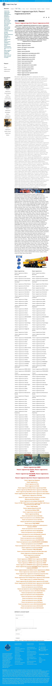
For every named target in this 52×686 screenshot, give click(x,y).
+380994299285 (43, 648)
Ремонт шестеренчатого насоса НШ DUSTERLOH (32, 538)
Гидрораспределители (8, 34)
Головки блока (6, 19)
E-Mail (17, 618)
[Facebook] (44, 17)
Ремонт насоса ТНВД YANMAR (32, 523)
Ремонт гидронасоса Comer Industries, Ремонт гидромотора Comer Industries (7, 94)
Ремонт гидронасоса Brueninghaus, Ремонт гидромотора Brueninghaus (7, 113)
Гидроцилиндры (17, 661)
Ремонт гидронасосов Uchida (32, 486)
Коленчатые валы (7, 46)
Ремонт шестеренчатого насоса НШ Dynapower (32, 530)
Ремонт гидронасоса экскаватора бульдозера (32, 553)
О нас (16, 8)
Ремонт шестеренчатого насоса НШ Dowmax (32, 585)
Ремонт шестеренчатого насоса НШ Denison (32, 592)
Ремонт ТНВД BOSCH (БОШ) (32, 557)
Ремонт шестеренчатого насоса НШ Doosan (32, 587)
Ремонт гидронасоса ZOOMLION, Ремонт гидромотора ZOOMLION (32, 564)
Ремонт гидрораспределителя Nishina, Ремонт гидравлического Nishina (32, 570)
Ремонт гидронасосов (32, 482)
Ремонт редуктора (7, 23)
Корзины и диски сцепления (32, 652)
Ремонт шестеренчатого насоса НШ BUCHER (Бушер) (32, 575)
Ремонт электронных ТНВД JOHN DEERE (32, 549)
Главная (12, 8)
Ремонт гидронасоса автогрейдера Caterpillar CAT (32, 501)
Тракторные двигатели (19, 659)
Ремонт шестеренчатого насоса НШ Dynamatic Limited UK (32, 534)
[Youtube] (2, 0)
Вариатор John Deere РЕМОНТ (32, 499)
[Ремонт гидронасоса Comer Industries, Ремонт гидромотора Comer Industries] (7, 85)
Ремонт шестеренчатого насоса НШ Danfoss (32, 596)
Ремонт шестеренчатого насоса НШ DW (32, 536)
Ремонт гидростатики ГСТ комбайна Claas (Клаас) (32, 579)
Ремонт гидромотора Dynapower (32, 480)
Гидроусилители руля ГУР (31, 651)
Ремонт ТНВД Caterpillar (32, 506)
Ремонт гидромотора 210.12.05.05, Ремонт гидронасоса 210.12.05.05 (32, 581)
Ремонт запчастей (7, 55)
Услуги (27, 8)
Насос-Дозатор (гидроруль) (20, 662)
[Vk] (6, 0)
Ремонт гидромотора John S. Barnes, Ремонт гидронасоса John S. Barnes (32, 493)
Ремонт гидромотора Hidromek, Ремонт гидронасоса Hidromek (32, 489)
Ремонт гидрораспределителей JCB (32, 508)
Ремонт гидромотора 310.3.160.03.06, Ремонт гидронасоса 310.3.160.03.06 (32, 583)
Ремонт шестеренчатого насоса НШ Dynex (32, 528)
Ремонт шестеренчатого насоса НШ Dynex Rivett (32, 521)
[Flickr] (4, 0)
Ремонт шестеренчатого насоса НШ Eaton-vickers (32, 517)
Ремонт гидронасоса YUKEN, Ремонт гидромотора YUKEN (32, 562)
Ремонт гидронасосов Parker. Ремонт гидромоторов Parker (32, 487)
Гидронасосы (6, 17)
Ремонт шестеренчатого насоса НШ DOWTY (32, 543)
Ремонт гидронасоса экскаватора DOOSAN (32, 547)
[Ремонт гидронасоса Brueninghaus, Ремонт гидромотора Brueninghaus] (7, 104)
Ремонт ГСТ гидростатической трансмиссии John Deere (32, 497)
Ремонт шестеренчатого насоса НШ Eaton (32, 519)
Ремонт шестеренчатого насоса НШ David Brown (32, 594)
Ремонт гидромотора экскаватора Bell (32, 512)
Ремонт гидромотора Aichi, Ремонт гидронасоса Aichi (32, 478)
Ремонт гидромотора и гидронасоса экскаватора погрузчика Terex (32, 573)
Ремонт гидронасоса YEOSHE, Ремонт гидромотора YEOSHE (32, 561)
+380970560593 (43, 647)
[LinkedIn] (49, 17)
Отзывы (43, 8)
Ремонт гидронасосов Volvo (32, 484)
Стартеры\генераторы (8, 30)
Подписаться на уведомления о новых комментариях (27, 628)
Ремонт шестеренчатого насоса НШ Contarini (32, 606)
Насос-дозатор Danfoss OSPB (32, 510)
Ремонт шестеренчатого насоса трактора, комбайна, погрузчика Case (32, 545)
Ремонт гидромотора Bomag (32, 514)
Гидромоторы (17, 647)
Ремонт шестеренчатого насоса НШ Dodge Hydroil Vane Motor (32, 589)
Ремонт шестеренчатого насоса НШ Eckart (32, 515)
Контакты (47, 8)
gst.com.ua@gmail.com (44, 649)
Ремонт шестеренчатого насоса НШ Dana (32, 598)
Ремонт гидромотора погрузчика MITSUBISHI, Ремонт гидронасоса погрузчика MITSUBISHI (32, 567)
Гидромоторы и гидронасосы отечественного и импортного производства (7, 14)
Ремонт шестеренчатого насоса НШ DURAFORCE (32, 540)
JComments (48, 639)
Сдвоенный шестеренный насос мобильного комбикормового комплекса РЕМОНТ (32, 526)
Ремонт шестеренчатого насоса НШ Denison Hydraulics (32, 590)
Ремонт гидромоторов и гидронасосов (7, 69)
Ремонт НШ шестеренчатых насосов (7, 36)
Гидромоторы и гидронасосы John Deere (32, 495)
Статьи (23, 8)
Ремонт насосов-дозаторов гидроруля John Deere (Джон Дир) (32, 551)
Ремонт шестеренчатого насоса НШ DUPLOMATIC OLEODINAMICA (32, 542)
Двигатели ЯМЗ (7, 21)
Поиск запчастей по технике (32, 664)
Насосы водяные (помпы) (31, 654)
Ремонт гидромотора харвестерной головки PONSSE (32, 571)
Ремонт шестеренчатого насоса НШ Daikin (32, 600)
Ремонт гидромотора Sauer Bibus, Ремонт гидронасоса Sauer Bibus (32, 491)
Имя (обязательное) (19, 615)
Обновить (18, 633)
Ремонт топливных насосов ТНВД (31, 659)
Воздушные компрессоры (31, 661)
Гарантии (39, 8)
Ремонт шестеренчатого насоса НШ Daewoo (32, 602)
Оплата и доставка (33, 8)
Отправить (17, 638)
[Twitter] (46, 17)
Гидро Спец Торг (11, 4)
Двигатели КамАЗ (7, 20)
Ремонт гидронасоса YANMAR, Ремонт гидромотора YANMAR (32, 559)
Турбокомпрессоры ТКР (31, 657)
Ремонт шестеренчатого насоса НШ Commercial (32, 607)
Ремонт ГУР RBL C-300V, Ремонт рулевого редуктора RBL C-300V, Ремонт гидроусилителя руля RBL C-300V (32, 503)
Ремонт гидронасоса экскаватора (32, 555)
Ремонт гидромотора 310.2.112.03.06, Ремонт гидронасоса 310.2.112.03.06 (32, 577)
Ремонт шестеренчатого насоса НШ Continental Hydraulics (32, 604)
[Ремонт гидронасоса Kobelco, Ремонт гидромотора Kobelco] (7, 123)
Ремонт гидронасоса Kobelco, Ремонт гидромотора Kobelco (8, 131)
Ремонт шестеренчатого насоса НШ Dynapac (32, 532)
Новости (19, 8)
